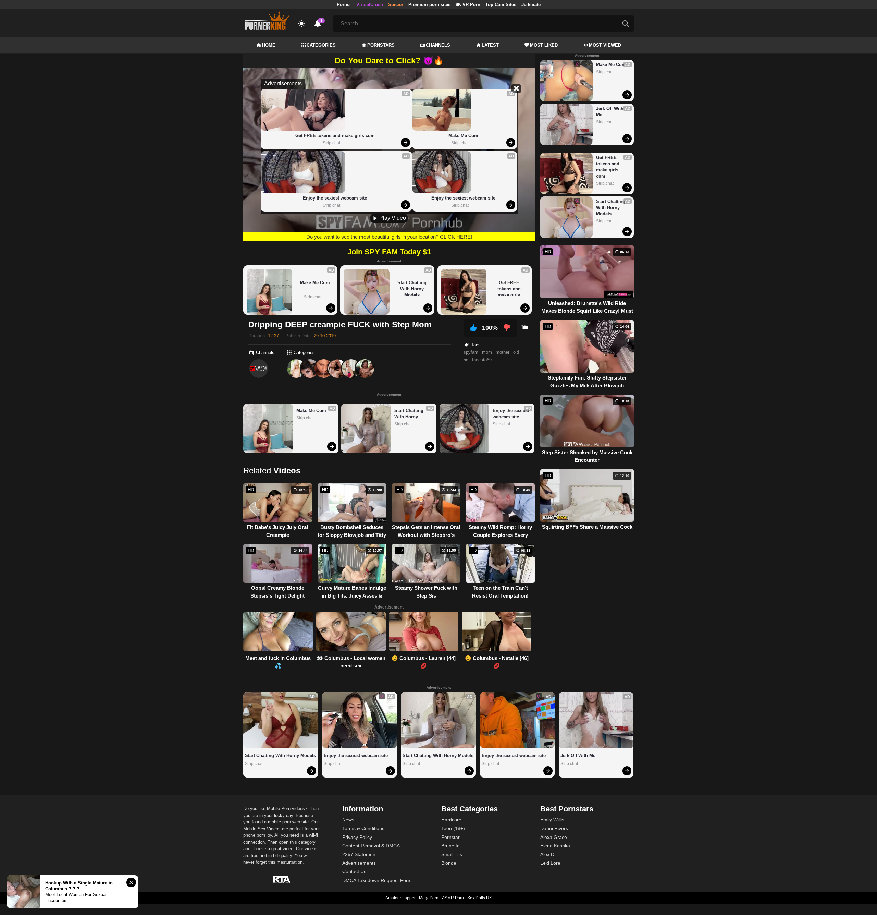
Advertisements (359, 863)
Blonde (448, 863)
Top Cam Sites (500, 4)
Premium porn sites (429, 4)
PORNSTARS (381, 45)
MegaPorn (428, 897)
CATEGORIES (321, 45)
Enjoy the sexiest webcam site (335, 198)
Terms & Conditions (363, 828)
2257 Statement (359, 854)
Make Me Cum (463, 135)
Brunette (450, 845)
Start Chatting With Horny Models (412, 288)
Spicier (395, 4)
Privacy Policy (357, 837)
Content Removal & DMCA (371, 845)
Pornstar (450, 837)
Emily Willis (552, 819)
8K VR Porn (468, 4)
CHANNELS (438, 45)
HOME (268, 45)
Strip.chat (331, 143)
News (348, 819)
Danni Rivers (554, 828)
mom (487, 352)
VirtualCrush (369, 4)
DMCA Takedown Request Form (377, 880)
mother (502, 352)
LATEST (490, 45)
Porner (344, 4)
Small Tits (451, 854)
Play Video (392, 218)
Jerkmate (531, 4)
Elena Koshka (555, 845)
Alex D (547, 854)
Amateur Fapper (400, 897)
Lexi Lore (550, 863)
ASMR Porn (453, 897)
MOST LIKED (544, 45)
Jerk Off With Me (610, 111)
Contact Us (354, 871)
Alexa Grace (553, 837)
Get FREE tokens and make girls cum (335, 135)
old (516, 352)
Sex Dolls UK (479, 897)
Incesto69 (482, 359)
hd (466, 359)
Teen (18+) (453, 828)
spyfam (471, 352)
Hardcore (451, 819)
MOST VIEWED (605, 45)
